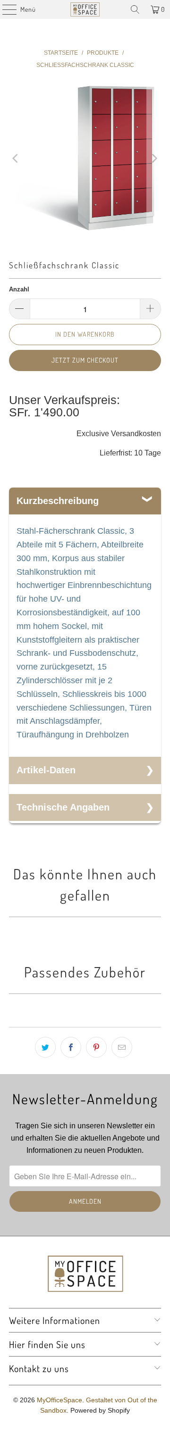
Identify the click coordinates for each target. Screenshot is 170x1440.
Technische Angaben (63, 807)
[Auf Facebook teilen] (70, 1047)
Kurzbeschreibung (58, 501)
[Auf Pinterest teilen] (96, 1047)
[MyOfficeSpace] (85, 9)
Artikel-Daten (46, 770)
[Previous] (16, 158)
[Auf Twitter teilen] (45, 1047)
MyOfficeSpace (59, 1400)
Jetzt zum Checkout (85, 360)
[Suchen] (135, 9)
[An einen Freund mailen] (121, 1047)
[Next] (154, 158)
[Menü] (4, 9)
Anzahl (19, 289)
